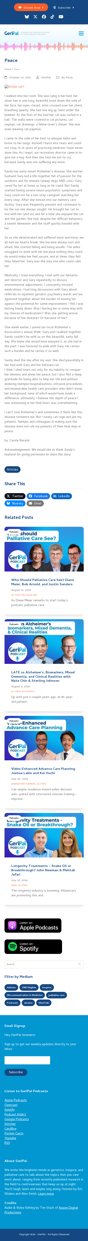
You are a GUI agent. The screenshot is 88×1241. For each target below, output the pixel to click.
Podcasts (14, 532)
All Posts (67, 77)
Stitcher (10, 1124)
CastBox (10, 1129)
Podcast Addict (15, 1114)
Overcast (11, 1105)
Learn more (46, 1194)
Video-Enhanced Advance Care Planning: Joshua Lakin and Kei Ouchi (43, 771)
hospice (46, 988)
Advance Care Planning (23, 784)
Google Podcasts (17, 1119)
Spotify (10, 1110)
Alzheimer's (28, 691)
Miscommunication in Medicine (24, 995)
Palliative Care (29, 595)
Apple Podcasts (16, 1100)
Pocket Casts (14, 1133)
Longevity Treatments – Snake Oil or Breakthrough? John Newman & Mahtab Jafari (43, 871)
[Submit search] (80, 964)
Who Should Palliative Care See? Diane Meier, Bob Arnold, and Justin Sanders (42, 582)
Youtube (10, 1138)
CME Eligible (29, 988)
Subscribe (64, 8)
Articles (12, 470)
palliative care (57, 995)
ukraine (28, 1003)
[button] (81, 33)
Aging (14, 885)
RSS (7, 1143)
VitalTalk (44, 1003)
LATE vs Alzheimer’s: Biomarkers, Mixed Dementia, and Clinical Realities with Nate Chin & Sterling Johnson (43, 677)
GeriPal (46, 77)
